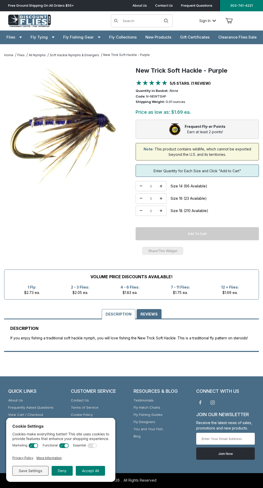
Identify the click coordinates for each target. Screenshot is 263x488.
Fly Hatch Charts (147, 407)
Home (8, 55)
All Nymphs (37, 55)
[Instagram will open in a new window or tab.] (212, 402)
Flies (21, 55)
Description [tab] (119, 314)
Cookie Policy (82, 415)
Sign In (205, 20)
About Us (140, 5)
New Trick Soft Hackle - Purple (126, 55)
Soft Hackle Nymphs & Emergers (74, 55)
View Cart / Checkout (25, 415)
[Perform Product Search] (166, 21)
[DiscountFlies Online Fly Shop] (29, 20)
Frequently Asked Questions (30, 407)
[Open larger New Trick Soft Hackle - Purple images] (63, 128)
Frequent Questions (196, 5)
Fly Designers (144, 422)
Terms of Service (84, 407)
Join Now (225, 454)
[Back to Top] (247, 455)
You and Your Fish (148, 429)
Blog (137, 436)
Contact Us (164, 5)
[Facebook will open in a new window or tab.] (200, 402)
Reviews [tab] (149, 314)
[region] (63, 203)
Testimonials (144, 400)
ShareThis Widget (162, 251)
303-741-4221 (241, 5)
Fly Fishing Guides (148, 415)
